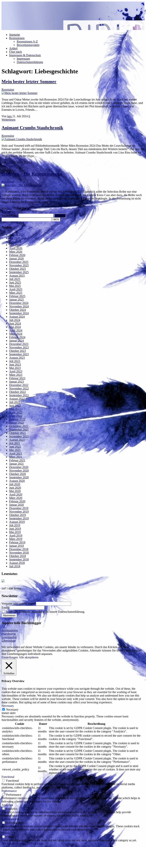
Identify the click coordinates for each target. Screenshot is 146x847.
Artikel (13, 48)
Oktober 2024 (17, 309)
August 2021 (17, 439)
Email (5, 607)
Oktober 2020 (17, 474)
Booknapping (10, 630)
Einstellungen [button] (10, 657)
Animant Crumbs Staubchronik (32, 127)
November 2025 (19, 265)
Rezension (8, 89)
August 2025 (17, 275)
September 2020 (19, 477)
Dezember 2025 (18, 262)
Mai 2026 (15, 244)
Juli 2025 (14, 279)
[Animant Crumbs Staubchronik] (22, 139)
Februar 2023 (17, 378)
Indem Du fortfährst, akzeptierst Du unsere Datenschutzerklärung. (45, 611)
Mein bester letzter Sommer (29, 81)
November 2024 (19, 306)
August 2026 (17, 234)
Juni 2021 (15, 446)
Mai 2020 (15, 491)
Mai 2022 (15, 409)
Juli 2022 (14, 402)
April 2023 (15, 371)
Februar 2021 (17, 460)
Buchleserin (9, 633)
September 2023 (19, 354)
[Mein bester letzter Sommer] (19, 93)
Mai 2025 (15, 285)
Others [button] (6, 833)
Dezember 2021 (18, 426)
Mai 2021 (15, 450)
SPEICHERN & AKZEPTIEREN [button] (22, 843)
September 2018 (19, 559)
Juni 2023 (15, 364)
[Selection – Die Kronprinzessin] (22, 185)
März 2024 (15, 333)
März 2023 (15, 374)
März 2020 (15, 497)
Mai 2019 (15, 532)
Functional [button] (8, 776)
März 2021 (15, 456)
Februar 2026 (17, 255)
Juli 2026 (14, 238)
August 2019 (17, 521)
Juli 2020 (14, 484)
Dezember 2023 (18, 344)
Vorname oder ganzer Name (18, 603)
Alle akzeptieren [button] (28, 657)
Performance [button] (9, 790)
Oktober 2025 (17, 268)
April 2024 (15, 330)
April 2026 (15, 248)
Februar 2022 (17, 419)
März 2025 (15, 292)
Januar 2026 (16, 258)
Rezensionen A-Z (27, 41)
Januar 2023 (16, 381)
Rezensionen (17, 38)
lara (9, 116)
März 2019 (15, 539)
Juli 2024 (14, 320)
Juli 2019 (14, 525)
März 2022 (15, 415)
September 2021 (19, 436)
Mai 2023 (15, 368)
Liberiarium (9, 640)
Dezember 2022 (18, 385)
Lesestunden (9, 637)
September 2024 (19, 313)
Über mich (15, 51)
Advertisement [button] (10, 819)
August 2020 (17, 480)
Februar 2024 (17, 337)
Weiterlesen (8, 119)
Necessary (12, 709)
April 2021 (15, 453)
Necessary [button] (8, 705)
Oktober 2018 (17, 556)
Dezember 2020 (18, 467)
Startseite (14, 34)
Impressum (23, 58)
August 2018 (17, 562)
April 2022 (15, 412)
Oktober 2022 (17, 391)
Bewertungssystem (28, 45)
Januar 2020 (16, 504)
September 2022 (19, 395)
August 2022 (17, 398)
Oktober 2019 (17, 515)
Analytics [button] (7, 805)
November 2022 (19, 388)
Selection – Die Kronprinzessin (32, 173)
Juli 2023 (14, 361)
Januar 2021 (16, 463)
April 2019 (15, 535)
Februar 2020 (17, 501)
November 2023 (19, 347)
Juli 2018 (14, 566)
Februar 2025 (17, 296)
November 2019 (19, 511)
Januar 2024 (16, 340)
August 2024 (17, 316)
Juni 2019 (15, 528)
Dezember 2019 (18, 508)
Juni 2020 (15, 487)
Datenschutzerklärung (30, 62)
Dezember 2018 (18, 549)
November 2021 (19, 429)
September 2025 (19, 272)
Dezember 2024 (18, 303)
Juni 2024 (15, 323)
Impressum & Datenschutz (25, 55)
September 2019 (19, 518)
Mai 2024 (15, 327)
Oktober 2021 (17, 433)
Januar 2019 (16, 545)
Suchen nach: (10, 215)
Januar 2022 (16, 422)
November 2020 (19, 470)
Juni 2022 (15, 405)
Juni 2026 (15, 241)
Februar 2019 (17, 542)
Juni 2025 (15, 282)
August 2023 (17, 357)
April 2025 (15, 289)
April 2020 (15, 494)
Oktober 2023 (17, 350)
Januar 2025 (16, 299)
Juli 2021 (14, 443)
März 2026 (15, 251)
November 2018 (19, 552)
